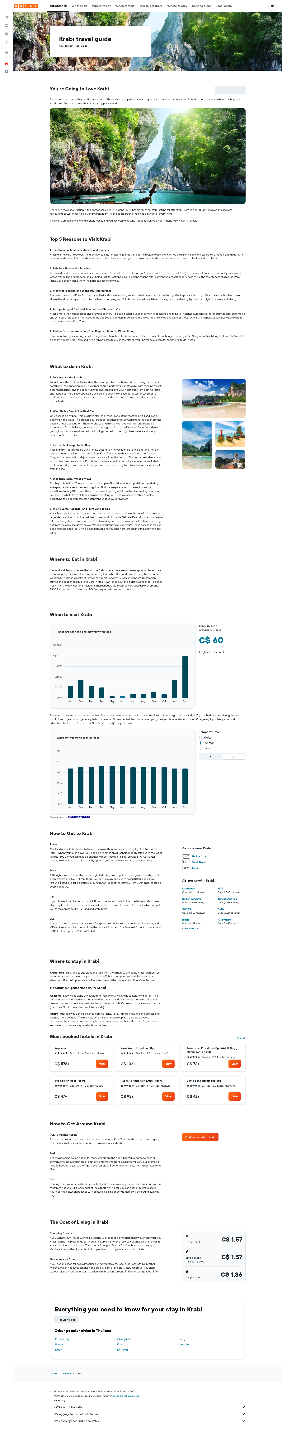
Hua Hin (184, 1344)
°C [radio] (233, 756)
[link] (102, 1064)
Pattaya (59, 1344)
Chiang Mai (124, 1339)
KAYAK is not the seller (68, 1407)
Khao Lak (122, 1344)
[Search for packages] (7, 42)
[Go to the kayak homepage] (26, 6)
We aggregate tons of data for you (77, 1414)
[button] (6, 6)
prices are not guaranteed (126, 1395)
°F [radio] (210, 756)
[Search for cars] (7, 34)
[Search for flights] (7, 18)
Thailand (66, 1373)
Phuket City (62, 1339)
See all (241, 1038)
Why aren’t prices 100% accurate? (76, 1421)
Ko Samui (122, 1350)
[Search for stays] (7, 26)
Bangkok (184, 1339)
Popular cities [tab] (66, 1319)
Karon (58, 1350)
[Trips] (7, 53)
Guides (53, 1373)
